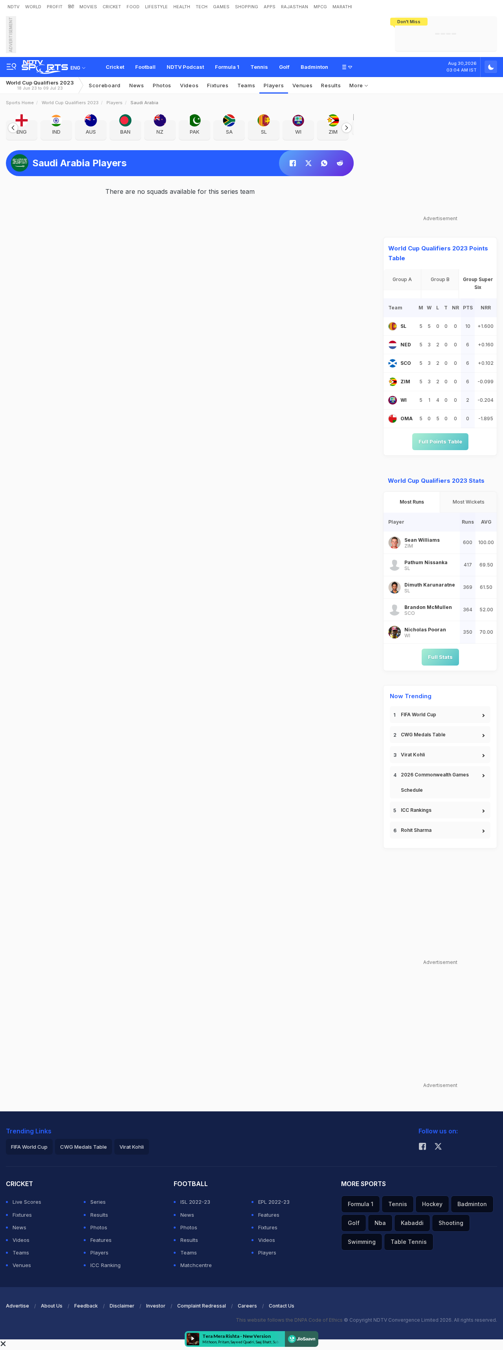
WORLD (33, 6)
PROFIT (54, 6)
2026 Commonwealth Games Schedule (435, 782)
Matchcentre (196, 1265)
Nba (380, 1222)
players (274, 85)
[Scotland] (392, 363)
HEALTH (181, 6)
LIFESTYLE (156, 6)
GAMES (221, 6)
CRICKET (112, 6)
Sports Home (20, 102)
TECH (201, 6)
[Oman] (392, 418)
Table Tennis (409, 1241)
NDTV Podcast (185, 67)
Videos (189, 85)
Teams (21, 1252)
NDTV (13, 6)
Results (331, 85)
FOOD (133, 6)
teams (246, 85)
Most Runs (412, 502)
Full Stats (440, 657)
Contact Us (281, 1306)
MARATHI (342, 6)
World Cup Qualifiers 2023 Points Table (438, 253)
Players (114, 102)
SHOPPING (246, 6)
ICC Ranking (105, 1265)
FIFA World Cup (418, 714)
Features (101, 1240)
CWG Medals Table (423, 735)
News (136, 85)
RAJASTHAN (294, 6)
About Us (51, 1306)
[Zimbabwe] (392, 381)
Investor (155, 1306)
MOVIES (88, 6)
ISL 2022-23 (195, 1202)
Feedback (86, 1306)
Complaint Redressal (201, 1306)
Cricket (115, 67)
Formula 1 (227, 67)
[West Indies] (392, 400)
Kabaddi (412, 1222)
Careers (247, 1306)
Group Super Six (478, 283)
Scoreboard (105, 85)
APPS (269, 6)
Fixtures (218, 85)
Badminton (314, 67)
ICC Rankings (416, 810)
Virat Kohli (413, 755)
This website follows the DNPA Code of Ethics (290, 1320)
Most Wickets (469, 502)
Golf (284, 67)
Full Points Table (440, 441)
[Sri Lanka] (392, 326)
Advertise (17, 1306)
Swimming (362, 1241)
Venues (302, 85)
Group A (402, 279)
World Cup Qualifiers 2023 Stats (436, 480)
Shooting (451, 1222)
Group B (440, 279)
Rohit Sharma (416, 830)
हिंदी (71, 6)
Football (145, 67)
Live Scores (27, 1202)
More (357, 85)
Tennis (259, 67)
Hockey (432, 1204)
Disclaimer (122, 1306)
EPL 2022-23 (274, 1202)
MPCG (320, 6)
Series (98, 1202)
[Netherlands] (392, 344)
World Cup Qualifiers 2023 (40, 85)
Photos (162, 85)
